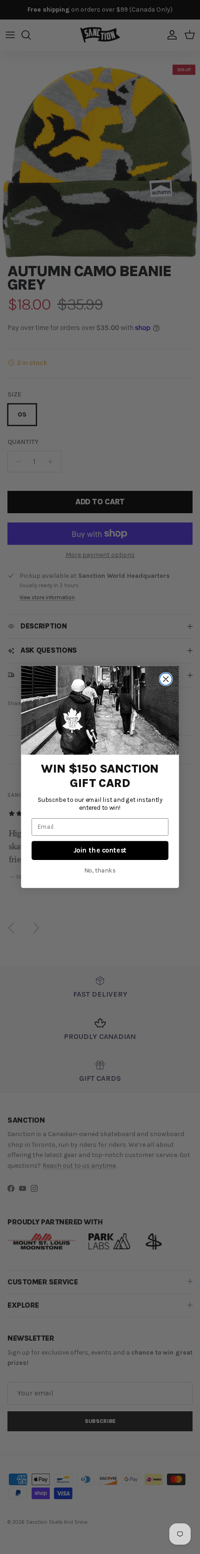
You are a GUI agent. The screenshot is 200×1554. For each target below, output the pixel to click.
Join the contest (100, 850)
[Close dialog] (166, 679)
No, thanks (100, 870)
